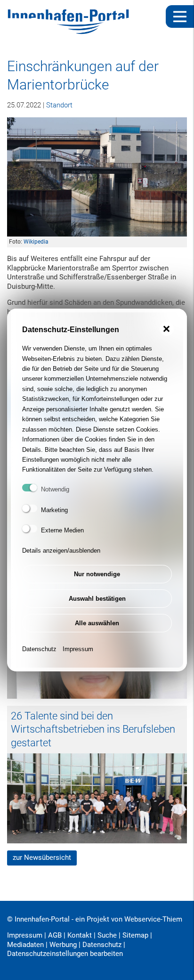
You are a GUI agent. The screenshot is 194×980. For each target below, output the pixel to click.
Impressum (78, 649)
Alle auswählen (97, 623)
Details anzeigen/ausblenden (61, 550)
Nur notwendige (97, 574)
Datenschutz (39, 649)
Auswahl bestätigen (97, 598)
